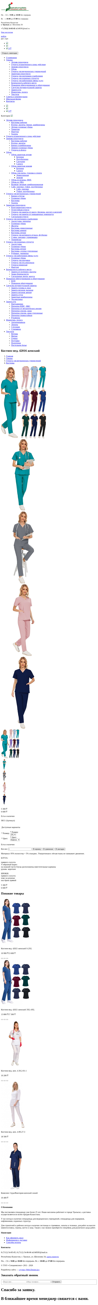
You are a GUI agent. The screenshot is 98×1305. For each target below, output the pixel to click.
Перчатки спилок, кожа (21, 311)
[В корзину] (2, 958)
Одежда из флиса (18, 150)
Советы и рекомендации (16, 97)
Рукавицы (15, 318)
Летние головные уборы (22, 127)
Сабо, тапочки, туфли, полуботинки (27, 187)
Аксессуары (16, 244)
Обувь (14, 69)
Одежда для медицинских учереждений (28, 71)
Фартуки (15, 132)
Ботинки (20, 157)
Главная (9, 356)
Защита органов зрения (21, 292)
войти (3, 36)
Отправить (56, 1282)
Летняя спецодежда (19, 62)
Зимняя (19, 177)
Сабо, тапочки (22, 189)
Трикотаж (15, 129)
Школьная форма (13, 99)
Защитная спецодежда (20, 74)
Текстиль (15, 94)
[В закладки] (5, 958)
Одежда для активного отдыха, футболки (29, 235)
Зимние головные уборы (22, 148)
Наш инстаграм (7, 32)
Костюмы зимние (18, 230)
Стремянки (16, 329)
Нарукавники (17, 304)
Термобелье (16, 240)
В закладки (60, 849)
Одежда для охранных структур (25, 78)
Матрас (14, 336)
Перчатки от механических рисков (26, 308)
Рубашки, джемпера (20, 253)
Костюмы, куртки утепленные (24, 251)
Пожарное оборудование (22, 283)
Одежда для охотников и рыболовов (27, 76)
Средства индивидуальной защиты (26, 87)
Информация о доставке (16, 1240)
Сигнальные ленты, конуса (23, 276)
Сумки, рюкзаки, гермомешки (24, 237)
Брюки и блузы (17, 196)
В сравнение (48, 849)
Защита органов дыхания (22, 290)
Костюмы (15, 200)
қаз (6, 39)
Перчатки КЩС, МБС (20, 306)
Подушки (15, 341)
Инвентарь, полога (19, 92)
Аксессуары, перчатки (21, 221)
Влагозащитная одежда (21, 207)
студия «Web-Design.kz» (29, 1270)
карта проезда (53, 1257)
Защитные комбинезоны (21, 297)
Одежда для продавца (20, 260)
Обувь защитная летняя (21, 155)
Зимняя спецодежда (19, 67)
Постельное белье (19, 345)
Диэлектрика (17, 299)
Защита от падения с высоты (23, 272)
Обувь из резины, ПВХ (21, 180)
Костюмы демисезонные (22, 228)
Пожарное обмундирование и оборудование (30, 85)
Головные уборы (18, 198)
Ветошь (14, 334)
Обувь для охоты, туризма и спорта (26, 173)
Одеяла (14, 338)
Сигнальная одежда (19, 217)
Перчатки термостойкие (21, 315)
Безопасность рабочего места (23, 83)
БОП (13, 281)
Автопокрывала (18, 322)
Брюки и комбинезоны (21, 145)
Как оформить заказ (14, 1238)
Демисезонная (22, 175)
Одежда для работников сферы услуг (27, 81)
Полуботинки (22, 159)
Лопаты (14, 325)
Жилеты (14, 226)
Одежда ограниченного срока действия (28, 64)
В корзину (37, 849)
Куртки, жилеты (18, 143)
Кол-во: (4, 849)
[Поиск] (7, 43)
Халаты (14, 134)
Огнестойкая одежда (20, 210)
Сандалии (20, 161)
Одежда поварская (19, 265)
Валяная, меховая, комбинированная (27, 184)
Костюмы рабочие (19, 122)
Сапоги (19, 164)
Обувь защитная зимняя (21, 166)
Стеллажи (15, 327)
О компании (11, 58)
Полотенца (16, 343)
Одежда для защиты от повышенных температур (32, 214)
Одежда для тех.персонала (22, 262)
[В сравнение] (7, 958)
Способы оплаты (13, 1242)
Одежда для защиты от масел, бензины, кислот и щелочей (36, 212)
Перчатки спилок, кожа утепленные (27, 313)
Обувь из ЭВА (17, 182)
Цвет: (5, 838)
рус (2, 39)
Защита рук (16, 90)
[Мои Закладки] (7, 46)
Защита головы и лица (21, 288)
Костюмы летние (18, 233)
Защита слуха (17, 295)
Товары (9, 60)
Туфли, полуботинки (25, 191)
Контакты (10, 101)
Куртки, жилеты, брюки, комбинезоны (28, 125)
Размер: (6, 833)
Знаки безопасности (20, 274)
